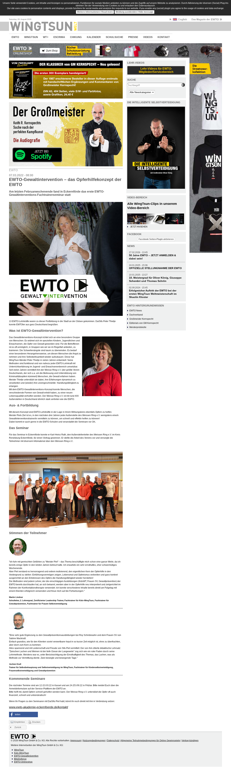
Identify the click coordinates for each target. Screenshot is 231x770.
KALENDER (94, 37)
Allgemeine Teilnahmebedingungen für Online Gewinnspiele (150, 740)
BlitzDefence (20, 759)
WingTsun (19, 750)
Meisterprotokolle (137, 327)
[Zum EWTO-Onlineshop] (115, 50)
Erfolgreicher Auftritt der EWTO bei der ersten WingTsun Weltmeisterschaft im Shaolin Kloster (152, 293)
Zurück (17, 727)
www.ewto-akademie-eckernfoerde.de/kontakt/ (38, 707)
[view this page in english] (180, 20)
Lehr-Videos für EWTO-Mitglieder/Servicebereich (156, 70)
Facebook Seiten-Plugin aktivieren (156, 239)
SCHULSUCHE (114, 37)
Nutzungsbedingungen (94, 740)
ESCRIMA (59, 37)
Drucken (36, 722)
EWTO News (135, 310)
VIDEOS (147, 37)
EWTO (15, 37)
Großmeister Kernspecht (141, 319)
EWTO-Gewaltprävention (26, 756)
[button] (23, 714)
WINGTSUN (31, 37)
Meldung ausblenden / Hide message (134, 12)
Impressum (75, 740)
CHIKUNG (76, 37)
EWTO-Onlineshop (23, 762)
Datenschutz (113, 740)
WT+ (45, 37)
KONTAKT (164, 37)
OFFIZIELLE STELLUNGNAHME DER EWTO (155, 268)
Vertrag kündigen (190, 740)
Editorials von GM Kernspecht (143, 323)
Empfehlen (19, 722)
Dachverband (136, 314)
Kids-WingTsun (21, 753)
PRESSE (133, 37)
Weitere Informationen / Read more (95, 12)
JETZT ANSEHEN (138, 226)
